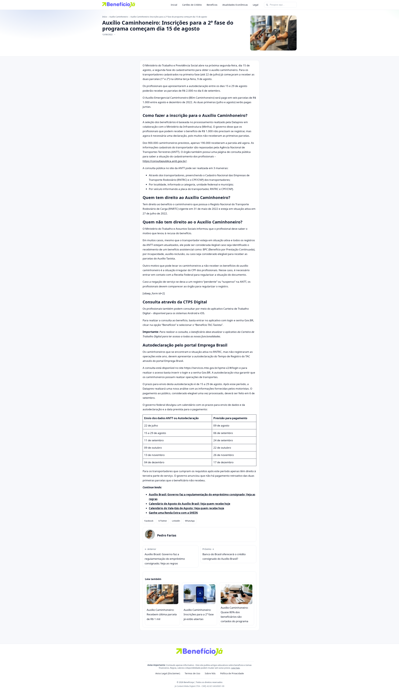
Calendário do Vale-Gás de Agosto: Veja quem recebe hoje (186, 508)
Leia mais (235, 667)
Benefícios (212, 4)
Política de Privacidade (232, 673)
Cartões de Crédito (192, 4)
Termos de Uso (192, 673)
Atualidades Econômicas (235, 4)
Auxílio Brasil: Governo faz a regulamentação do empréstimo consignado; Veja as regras (165, 556)
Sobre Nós (210, 673)
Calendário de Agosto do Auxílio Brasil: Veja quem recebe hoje (189, 503)
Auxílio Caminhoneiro (118, 16)
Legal (255, 4)
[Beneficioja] (118, 4)
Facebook (148, 520)
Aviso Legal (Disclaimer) (167, 673)
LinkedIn (176, 520)
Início (104, 16)
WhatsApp (190, 520)
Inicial (174, 4)
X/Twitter (162, 520)
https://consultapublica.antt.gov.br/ (165, 161)
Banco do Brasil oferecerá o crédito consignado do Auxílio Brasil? (224, 554)
